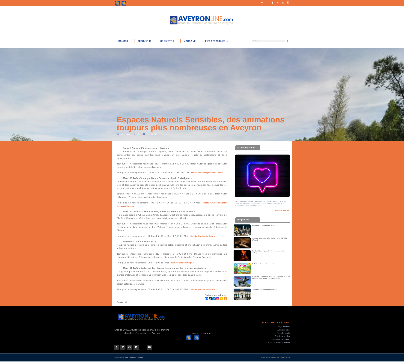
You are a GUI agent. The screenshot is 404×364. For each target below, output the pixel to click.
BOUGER (123, 41)
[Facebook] (206, 298)
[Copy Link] (221, 298)
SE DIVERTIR (167, 41)
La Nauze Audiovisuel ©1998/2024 (275, 357)
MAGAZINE (190, 41)
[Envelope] (262, 2)
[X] (210, 298)
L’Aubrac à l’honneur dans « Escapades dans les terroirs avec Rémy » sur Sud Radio (271, 277)
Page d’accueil (284, 327)
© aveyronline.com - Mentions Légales (128, 357)
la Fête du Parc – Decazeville (263, 264)
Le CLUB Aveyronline (281, 336)
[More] (225, 298)
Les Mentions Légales (280, 339)
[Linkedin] (214, 298)
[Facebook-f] (272, 2)
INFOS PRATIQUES (215, 41)
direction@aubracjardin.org (202, 236)
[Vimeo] (288, 2)
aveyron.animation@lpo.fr (182, 263)
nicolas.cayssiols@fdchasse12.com (207, 173)
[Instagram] (283, 2)
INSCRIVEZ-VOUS (282, 211)
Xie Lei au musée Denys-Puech (264, 289)
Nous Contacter (283, 333)
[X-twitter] (278, 2)
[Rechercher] (287, 41)
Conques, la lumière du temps (263, 225)
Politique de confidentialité (279, 342)
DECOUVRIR (144, 41)
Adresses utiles (283, 330)
